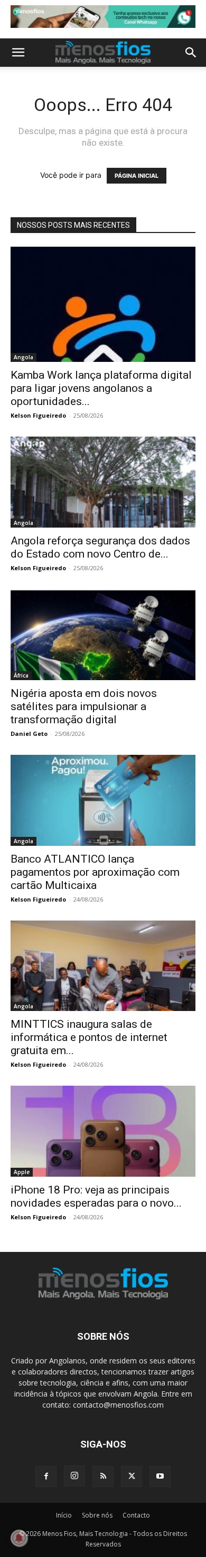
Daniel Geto (29, 733)
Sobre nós (97, 1515)
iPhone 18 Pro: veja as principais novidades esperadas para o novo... (96, 1196)
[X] (131, 1476)
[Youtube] (160, 1476)
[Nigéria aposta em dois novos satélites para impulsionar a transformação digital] (103, 634)
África (21, 675)
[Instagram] (74, 1476)
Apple (22, 1172)
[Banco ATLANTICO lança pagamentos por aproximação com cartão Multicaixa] (103, 800)
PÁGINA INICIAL (136, 175)
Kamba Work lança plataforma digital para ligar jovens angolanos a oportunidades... (101, 388)
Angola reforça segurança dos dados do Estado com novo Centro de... (100, 547)
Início (64, 1515)
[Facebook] (46, 1476)
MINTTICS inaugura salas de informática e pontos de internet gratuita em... (89, 1037)
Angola (23, 357)
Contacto (136, 1515)
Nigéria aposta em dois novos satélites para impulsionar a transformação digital (84, 706)
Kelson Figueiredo (38, 415)
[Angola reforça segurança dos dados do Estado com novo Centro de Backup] (103, 482)
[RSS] (103, 1476)
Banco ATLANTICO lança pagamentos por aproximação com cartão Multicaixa (95, 872)
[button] (18, 52)
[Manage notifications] (19, 1538)
